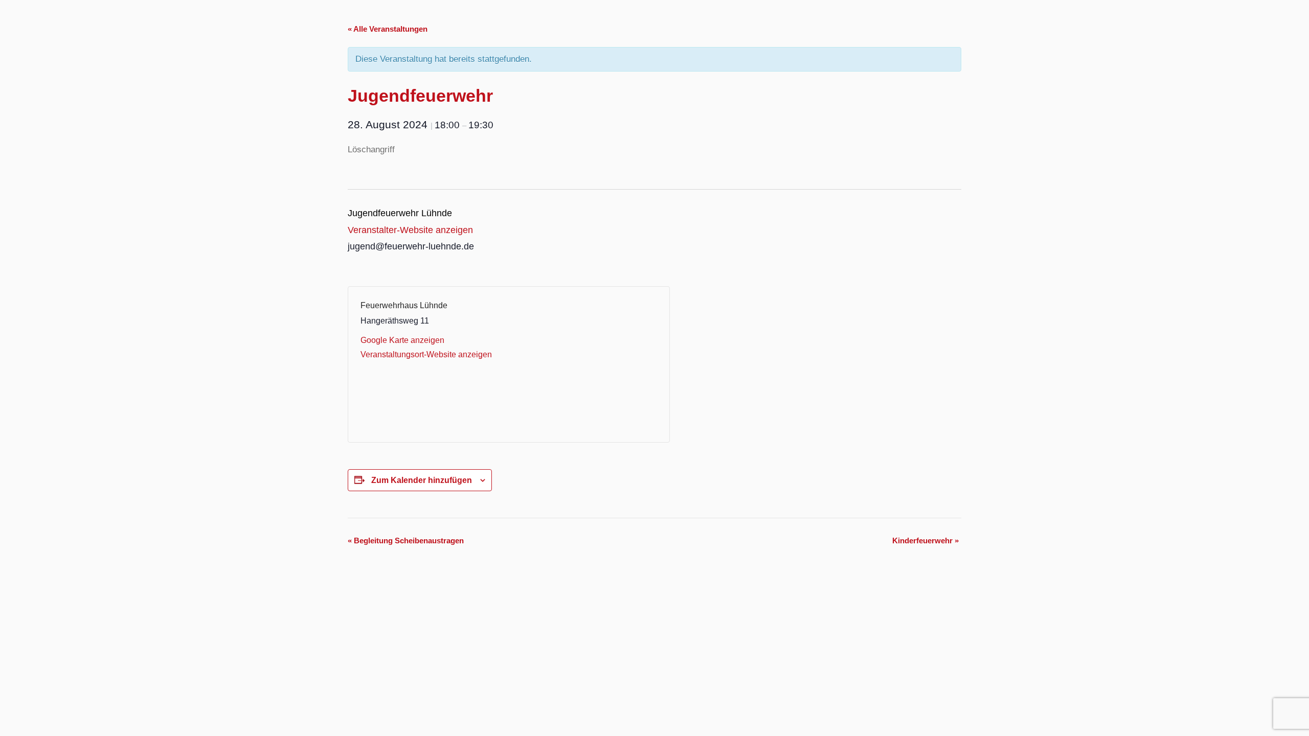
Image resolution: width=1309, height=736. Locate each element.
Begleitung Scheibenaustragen (406, 540)
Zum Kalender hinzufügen (421, 480)
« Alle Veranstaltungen (387, 29)
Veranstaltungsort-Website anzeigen (426, 354)
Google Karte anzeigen (402, 340)
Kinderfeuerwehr (925, 540)
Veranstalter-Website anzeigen (410, 230)
